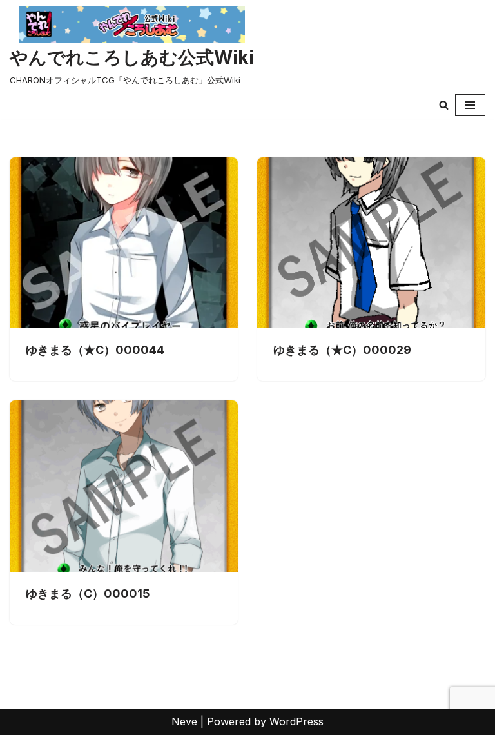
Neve (184, 721)
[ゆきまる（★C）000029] (371, 243)
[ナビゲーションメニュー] (470, 105)
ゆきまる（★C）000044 (95, 350)
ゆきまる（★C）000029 (342, 350)
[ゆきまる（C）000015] (124, 486)
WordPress (296, 721)
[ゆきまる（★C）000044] (124, 243)
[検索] (444, 105)
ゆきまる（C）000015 (88, 593)
